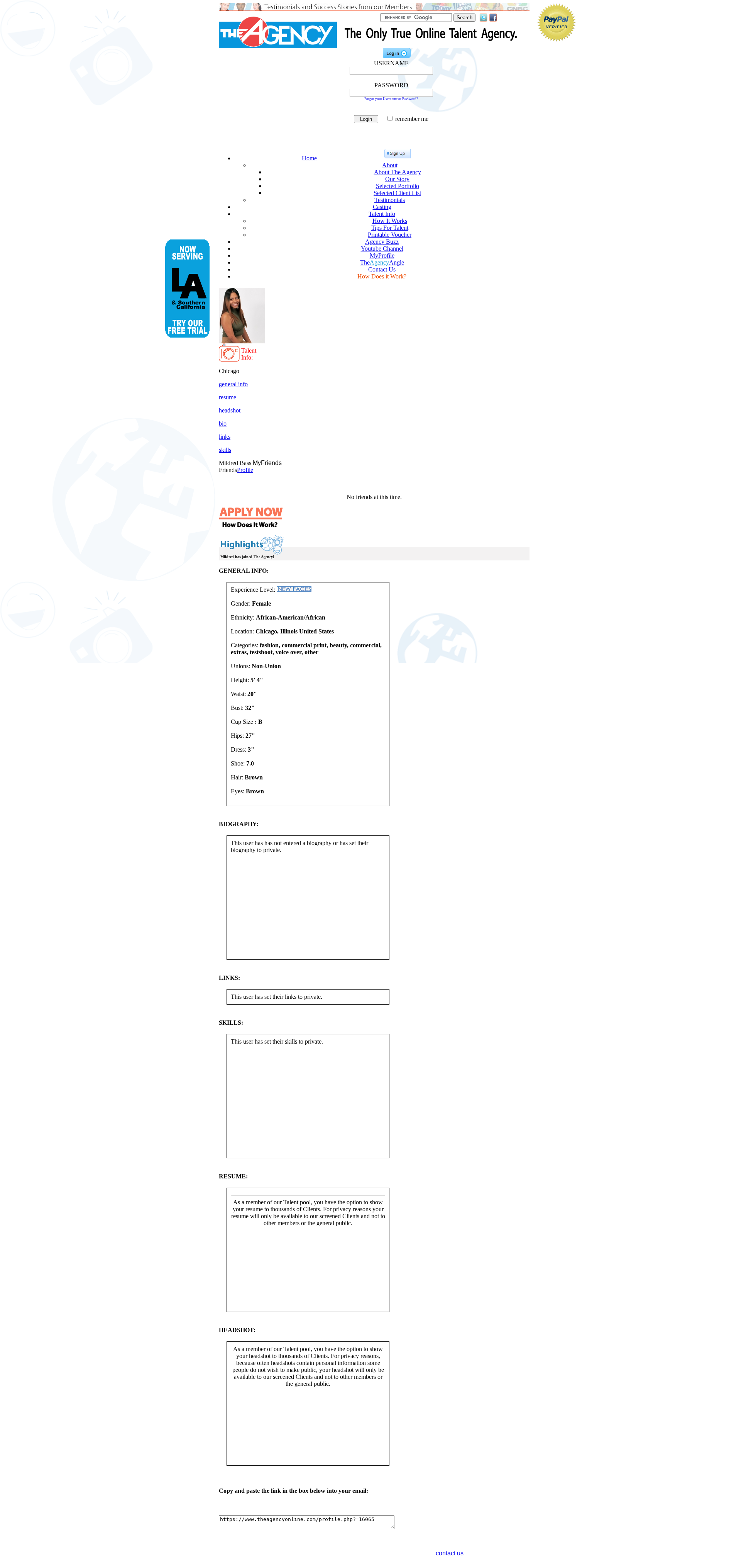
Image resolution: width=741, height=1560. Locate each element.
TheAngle (382, 262)
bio (223, 423)
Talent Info (382, 213)
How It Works (389, 220)
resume (227, 397)
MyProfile (382, 255)
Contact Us (382, 269)
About (390, 165)
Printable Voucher (389, 234)
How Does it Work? (381, 276)
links (224, 436)
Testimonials (389, 200)
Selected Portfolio (397, 186)
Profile (245, 470)
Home (309, 158)
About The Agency (397, 172)
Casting (382, 207)
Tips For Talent (389, 227)
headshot (229, 410)
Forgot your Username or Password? (391, 99)
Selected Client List (397, 193)
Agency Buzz (382, 241)
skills (225, 449)
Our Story (397, 179)
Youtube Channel (382, 248)
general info (233, 384)
